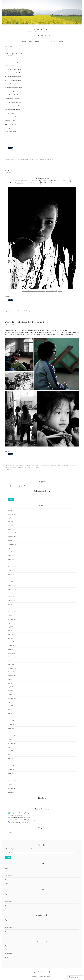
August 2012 (11, 792)
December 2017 (12, 653)
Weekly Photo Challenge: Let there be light (24, 322)
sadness (36, 159)
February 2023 (12, 544)
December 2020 (12, 566)
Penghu (63, 465)
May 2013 (10, 758)
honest (11, 159)
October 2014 (11, 694)
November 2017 (12, 657)
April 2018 (10, 638)
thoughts (41, 159)
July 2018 (10, 627)
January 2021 (11, 563)
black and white (18, 311)
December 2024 (12, 514)
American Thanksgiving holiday (17, 465)
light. (71, 334)
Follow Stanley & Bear (42, 491)
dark (24, 311)
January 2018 (11, 649)
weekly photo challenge (33, 467)
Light (18, 159)
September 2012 (12, 788)
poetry (25, 159)
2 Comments (38, 311)
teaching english (21, 467)
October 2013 (11, 739)
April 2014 (10, 717)
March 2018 (11, 642)
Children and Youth (37, 465)
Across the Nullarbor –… (25, 817)
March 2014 (11, 720)
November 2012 (12, 781)
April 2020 (11, 581)
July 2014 (10, 705)
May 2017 (10, 660)
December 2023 (12, 529)
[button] (19, 346)
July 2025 (10, 510)
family (51, 465)
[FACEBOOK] (38, 972)
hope (15, 159)
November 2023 (12, 533)
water (32, 311)
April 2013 (10, 762)
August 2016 (11, 679)
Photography (8, 467)
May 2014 (10, 713)
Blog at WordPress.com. (42, 976)
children (29, 465)
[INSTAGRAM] (42, 972)
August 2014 (11, 702)
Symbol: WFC (11, 170)
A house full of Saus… (16, 820)
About (60, 42)
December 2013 (12, 732)
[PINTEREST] (50, 972)
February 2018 (12, 645)
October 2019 (11, 596)
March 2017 (11, 664)
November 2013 (12, 735)
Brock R (13, 822)
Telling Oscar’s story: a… (30, 820)
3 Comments (8, 469)
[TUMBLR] (46, 972)
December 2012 (12, 777)
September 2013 (12, 743)
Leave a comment (49, 159)
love (21, 159)
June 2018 (10, 630)
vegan (6, 883)
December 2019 (12, 589)
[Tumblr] (45, 35)
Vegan (53, 42)
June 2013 (10, 754)
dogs (45, 42)
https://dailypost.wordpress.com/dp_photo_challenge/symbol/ (42, 291)
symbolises (20, 183)
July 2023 (10, 540)
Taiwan (14, 467)
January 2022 (11, 555)
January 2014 (11, 728)
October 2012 (11, 784)
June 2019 (10, 604)
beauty (11, 311)
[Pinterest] (49, 35)
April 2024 (10, 525)
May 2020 (10, 578)
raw (28, 159)
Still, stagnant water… (15, 54)
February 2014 (12, 724)
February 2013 (12, 769)
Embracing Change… (24, 813)
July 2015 (10, 687)
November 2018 (12, 612)
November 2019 (12, 593)
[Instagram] (42, 35)
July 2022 (10, 551)
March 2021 (11, 559)
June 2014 (10, 709)
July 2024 (10, 518)
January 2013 (11, 773)
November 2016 (12, 668)
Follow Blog (42, 845)
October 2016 (11, 672)
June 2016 (10, 683)
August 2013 (11, 747)
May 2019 (10, 608)
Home (24, 42)
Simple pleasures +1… (22, 822)
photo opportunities (71, 465)
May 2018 (10, 634)
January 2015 (11, 690)
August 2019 (11, 600)
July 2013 (10, 750)
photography (19, 486)
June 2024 (10, 521)
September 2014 (12, 698)
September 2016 (12, 675)
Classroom (46, 465)
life (30, 42)
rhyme (31, 159)
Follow (11, 499)
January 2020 (11, 585)
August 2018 (11, 623)
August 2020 (11, 574)
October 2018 (11, 615)
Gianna (12, 815)
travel (37, 42)
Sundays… (19, 815)
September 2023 (12, 536)
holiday (55, 465)
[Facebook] (38, 35)
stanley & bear (42, 29)
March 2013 (11, 766)
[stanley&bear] (34, 35)
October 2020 (11, 570)
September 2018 (12, 619)
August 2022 (11, 548)
